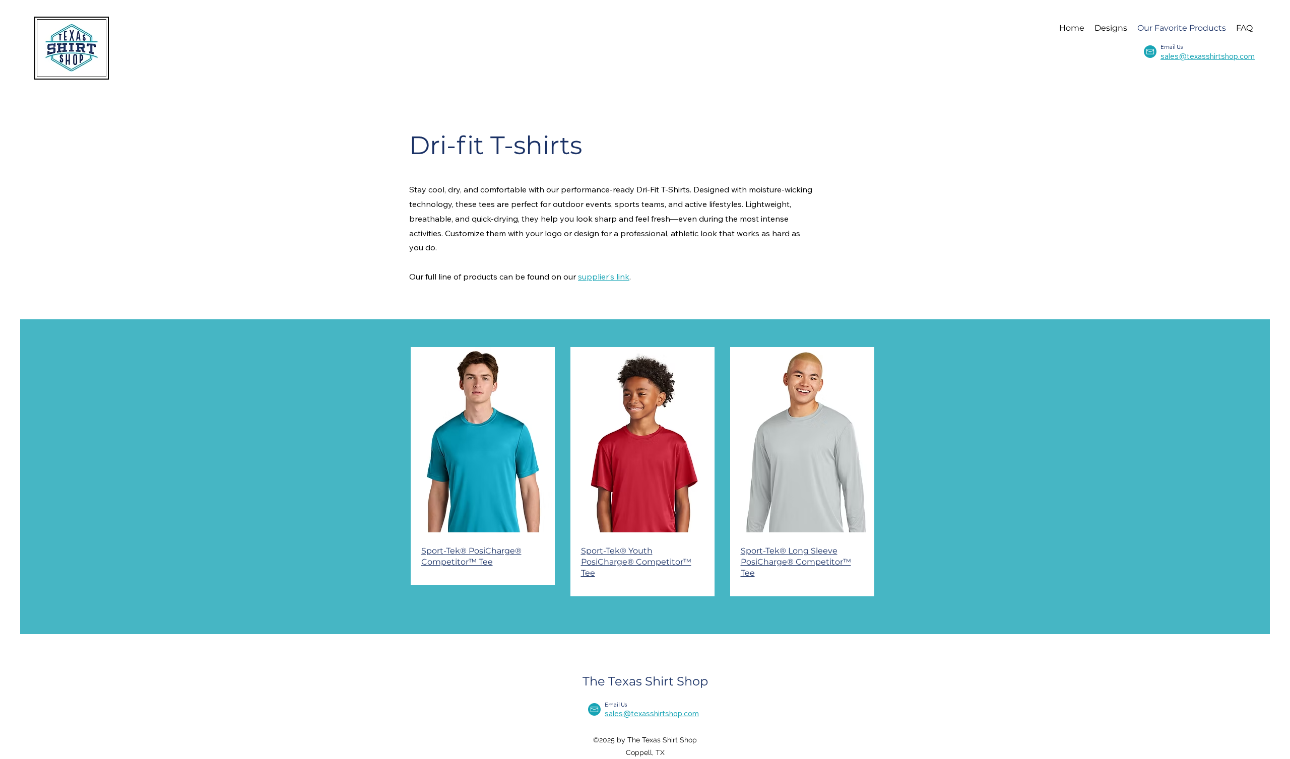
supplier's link (603, 276)
